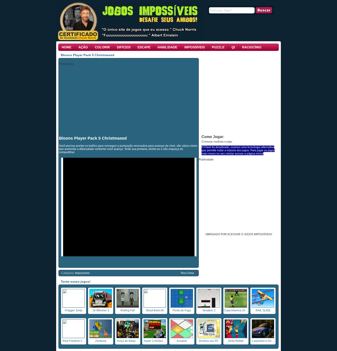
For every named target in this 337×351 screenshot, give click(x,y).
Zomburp (100, 341)
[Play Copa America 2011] (236, 306)
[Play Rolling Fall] (127, 306)
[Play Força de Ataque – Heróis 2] (127, 337)
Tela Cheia (187, 273)
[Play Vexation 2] (209, 306)
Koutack (182, 341)
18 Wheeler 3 (100, 310)
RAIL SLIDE (263, 310)
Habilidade (167, 47)
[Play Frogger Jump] (73, 306)
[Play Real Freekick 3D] (73, 337)
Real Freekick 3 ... (74, 341)
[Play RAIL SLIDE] (263, 306)
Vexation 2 (208, 310)
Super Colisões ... (155, 341)
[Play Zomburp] (100, 337)
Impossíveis (194, 47)
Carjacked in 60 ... (263, 341)
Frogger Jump (73, 310)
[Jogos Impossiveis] (130, 39)
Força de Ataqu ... (127, 341)
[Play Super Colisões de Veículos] (155, 337)
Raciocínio (251, 47)
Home (66, 47)
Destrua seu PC (209, 341)
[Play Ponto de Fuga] (182, 306)
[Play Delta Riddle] (236, 337)
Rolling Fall (128, 310)
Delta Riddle (236, 341)
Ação (83, 47)
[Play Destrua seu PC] (209, 337)
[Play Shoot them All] (155, 306)
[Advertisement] (129, 100)
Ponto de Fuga (182, 310)
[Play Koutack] (182, 337)
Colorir (102, 47)
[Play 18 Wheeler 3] (100, 306)
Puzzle (218, 47)
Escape (144, 47)
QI (233, 47)
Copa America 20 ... (236, 310)
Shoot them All (155, 310)
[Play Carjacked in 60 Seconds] (263, 337)
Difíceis (123, 47)
